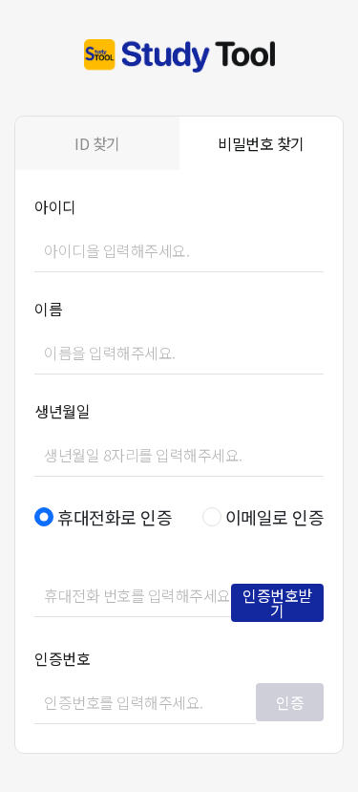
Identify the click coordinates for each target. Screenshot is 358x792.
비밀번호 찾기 (261, 143)
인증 (290, 702)
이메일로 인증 (275, 516)
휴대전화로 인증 (114, 516)
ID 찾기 (97, 143)
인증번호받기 (277, 603)
